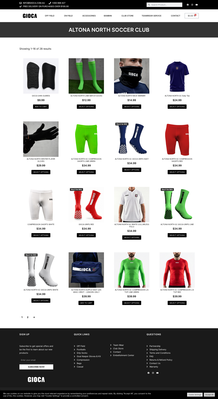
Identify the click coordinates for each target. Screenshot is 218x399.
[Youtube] (197, 5)
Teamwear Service (151, 16)
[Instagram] (192, 5)
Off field (49, 16)
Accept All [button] (209, 395)
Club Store (127, 16)
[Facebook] (188, 5)
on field (68, 16)
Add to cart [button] (41, 106)
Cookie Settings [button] (195, 395)
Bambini (108, 16)
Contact (175, 16)
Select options (86, 106)
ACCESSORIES (89, 16)
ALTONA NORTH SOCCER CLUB (109, 30)
